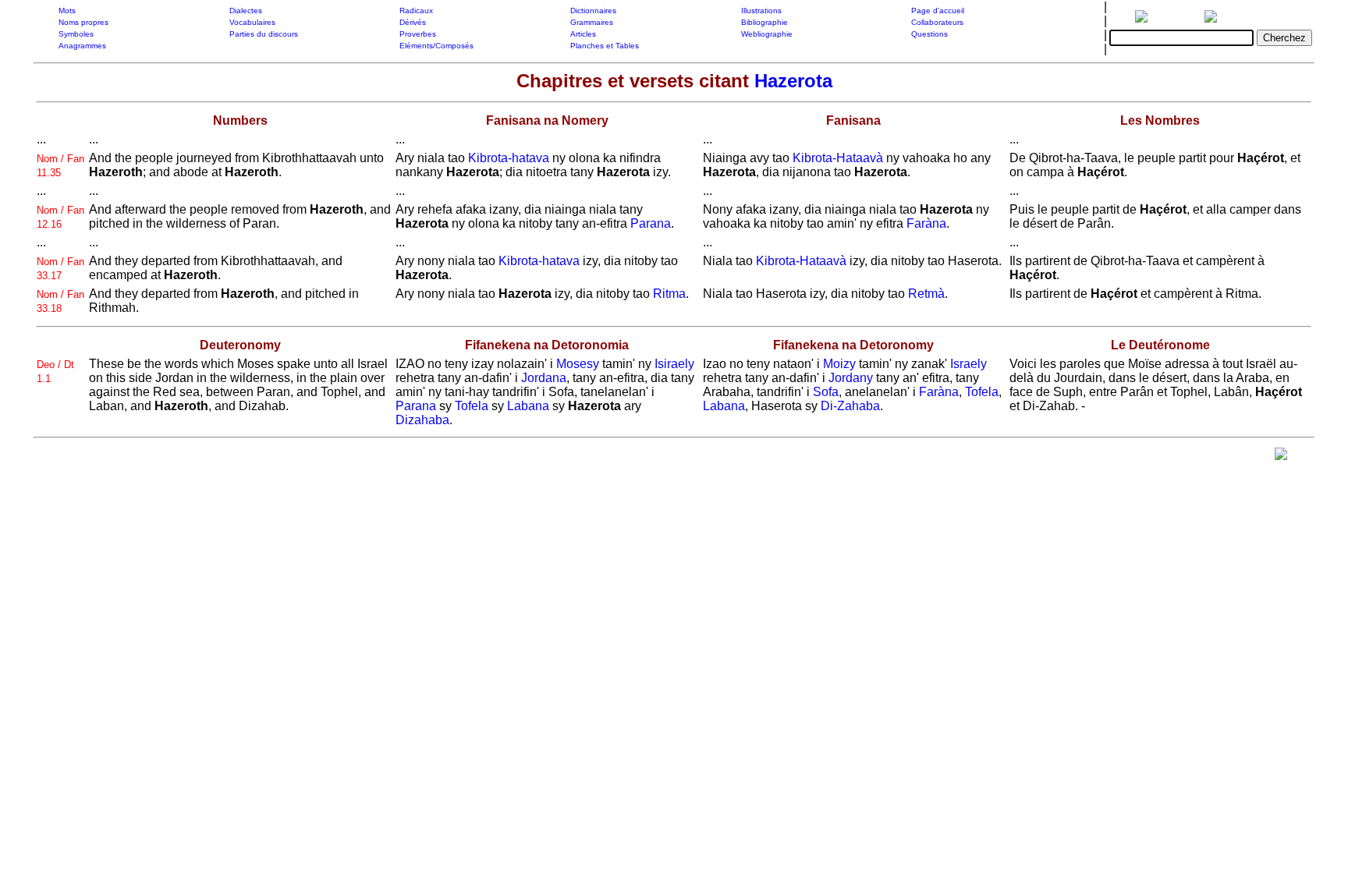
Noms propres (83, 22)
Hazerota (793, 80)
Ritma (669, 293)
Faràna (926, 223)
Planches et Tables (604, 45)
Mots (67, 10)
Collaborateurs (937, 22)
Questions (929, 34)
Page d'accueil (937, 10)
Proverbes (417, 34)
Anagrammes (82, 45)
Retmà (926, 293)
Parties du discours (263, 34)
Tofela (471, 405)
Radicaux (416, 10)
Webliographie (767, 34)
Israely (968, 363)
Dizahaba (422, 420)
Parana (650, 223)
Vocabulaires (252, 22)
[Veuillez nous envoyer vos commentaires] (1281, 457)
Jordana (543, 377)
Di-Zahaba (850, 405)
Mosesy (577, 363)
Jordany (850, 377)
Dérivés (412, 22)
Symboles (76, 34)
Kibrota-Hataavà (838, 158)
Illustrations (761, 10)
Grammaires (591, 22)
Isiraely (674, 363)
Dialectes (245, 10)
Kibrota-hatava (508, 158)
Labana (528, 405)
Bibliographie (764, 22)
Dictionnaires (593, 10)
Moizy (839, 363)
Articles (583, 34)
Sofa (826, 391)
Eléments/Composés (436, 45)
